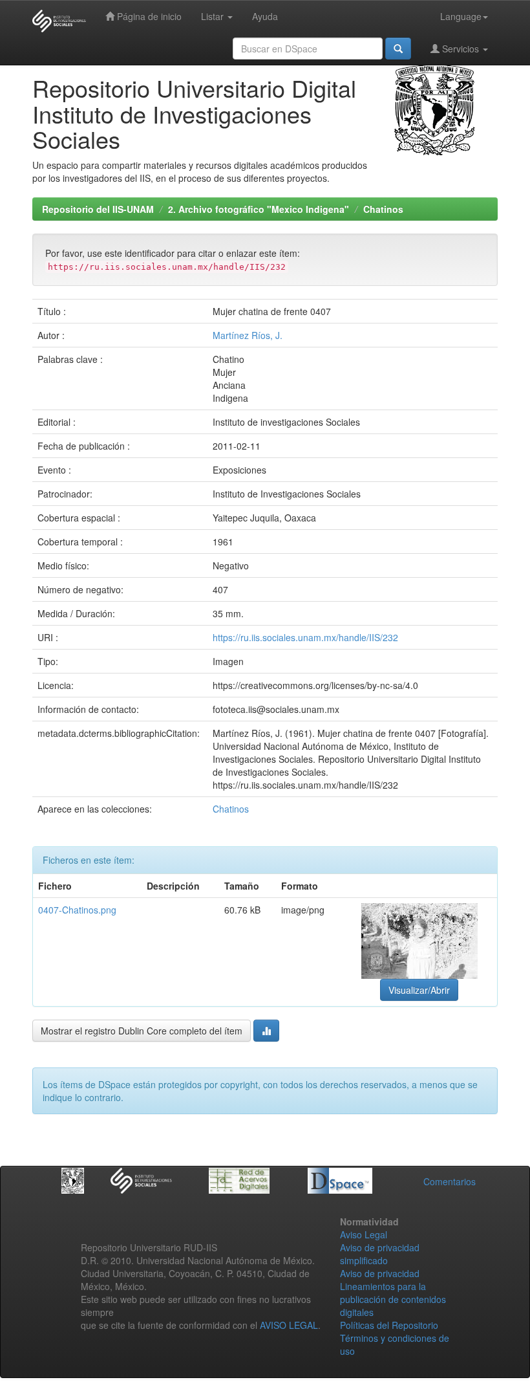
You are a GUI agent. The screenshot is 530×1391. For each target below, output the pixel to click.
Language (461, 16)
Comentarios (449, 1181)
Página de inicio (148, 16)
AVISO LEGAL (289, 1325)
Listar (213, 16)
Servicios (461, 48)
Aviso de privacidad (379, 1273)
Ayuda (265, 16)
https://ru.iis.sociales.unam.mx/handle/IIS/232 (305, 637)
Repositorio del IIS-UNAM (98, 209)
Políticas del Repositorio (389, 1325)
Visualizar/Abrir (419, 989)
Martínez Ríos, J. (247, 335)
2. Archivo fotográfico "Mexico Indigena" (258, 209)
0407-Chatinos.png (77, 909)
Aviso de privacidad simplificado (379, 1254)
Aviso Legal (363, 1234)
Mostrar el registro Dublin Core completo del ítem (141, 1030)
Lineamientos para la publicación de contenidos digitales (393, 1299)
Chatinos (383, 209)
